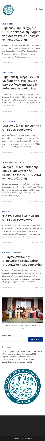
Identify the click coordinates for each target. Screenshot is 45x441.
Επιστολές (17, 253)
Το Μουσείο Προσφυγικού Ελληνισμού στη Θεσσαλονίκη (22, 351)
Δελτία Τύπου (7, 73)
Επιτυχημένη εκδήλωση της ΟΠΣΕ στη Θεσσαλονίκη (21, 127)
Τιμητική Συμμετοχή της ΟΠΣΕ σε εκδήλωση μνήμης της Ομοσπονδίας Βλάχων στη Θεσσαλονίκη (21, 33)
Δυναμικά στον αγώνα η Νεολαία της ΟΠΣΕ (17, 362)
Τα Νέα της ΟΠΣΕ (8, 122)
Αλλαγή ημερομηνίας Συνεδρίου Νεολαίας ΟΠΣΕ (19, 354)
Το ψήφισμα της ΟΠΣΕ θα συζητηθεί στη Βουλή (18, 359)
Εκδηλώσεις (19, 163)
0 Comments (8, 62)
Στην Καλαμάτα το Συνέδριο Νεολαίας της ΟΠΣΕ (18, 357)
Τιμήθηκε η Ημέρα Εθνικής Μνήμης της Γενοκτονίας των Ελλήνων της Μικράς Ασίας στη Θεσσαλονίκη (21, 82)
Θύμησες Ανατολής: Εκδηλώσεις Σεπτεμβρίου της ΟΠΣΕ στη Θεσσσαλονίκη (22, 260)
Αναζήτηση (6, 335)
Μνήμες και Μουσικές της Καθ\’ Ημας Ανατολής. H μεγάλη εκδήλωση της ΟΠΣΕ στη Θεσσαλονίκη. (21, 172)
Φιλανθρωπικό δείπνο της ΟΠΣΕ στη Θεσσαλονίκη (21, 217)
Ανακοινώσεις (7, 24)
